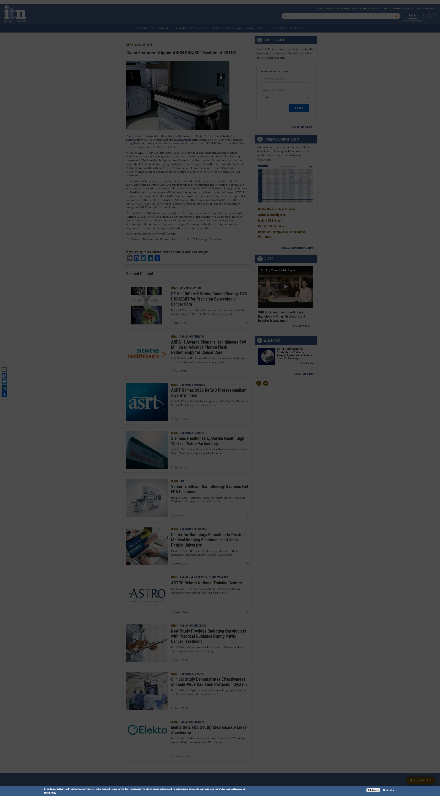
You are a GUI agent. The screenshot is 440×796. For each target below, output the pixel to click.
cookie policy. (50, 792)
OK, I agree (373, 790)
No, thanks (388, 790)
